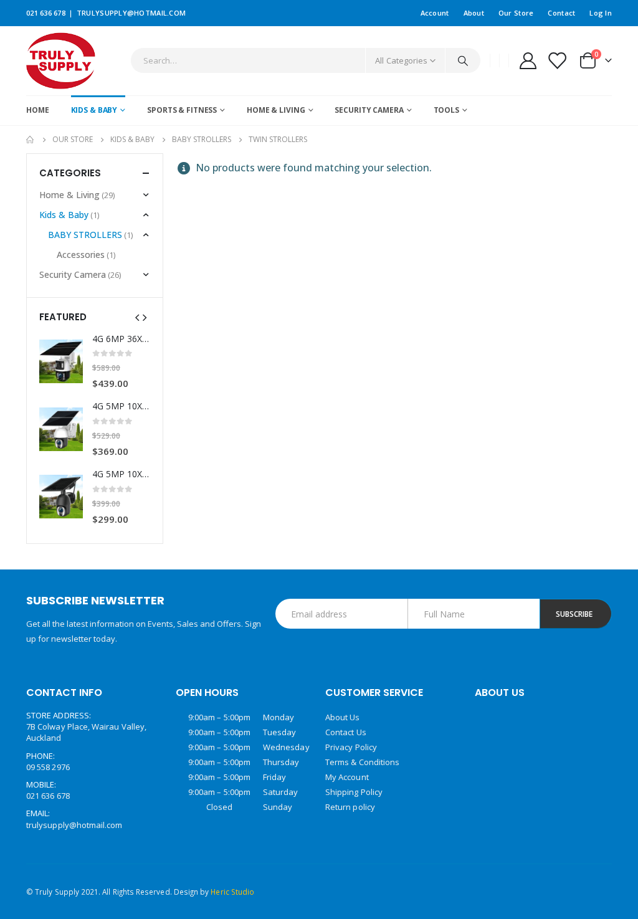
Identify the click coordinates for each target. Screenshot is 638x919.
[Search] (462, 60)
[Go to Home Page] (30, 139)
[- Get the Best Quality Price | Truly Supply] (60, 60)
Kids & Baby (94, 110)
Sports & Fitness (182, 110)
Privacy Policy (351, 747)
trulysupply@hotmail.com (131, 12)
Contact (561, 12)
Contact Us (345, 732)
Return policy (350, 806)
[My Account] (528, 60)
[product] (61, 361)
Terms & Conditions (362, 762)
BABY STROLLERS (85, 234)
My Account (347, 777)
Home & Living (276, 110)
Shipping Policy (354, 792)
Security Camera (369, 110)
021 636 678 (45, 12)
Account (435, 12)
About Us (342, 717)
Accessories (81, 254)
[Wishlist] (557, 60)
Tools (446, 110)
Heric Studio (232, 892)
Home (37, 110)
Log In (600, 12)
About (474, 12)
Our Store (515, 12)
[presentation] (137, 316)
